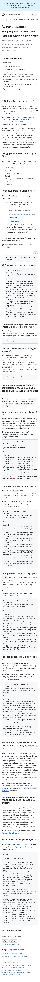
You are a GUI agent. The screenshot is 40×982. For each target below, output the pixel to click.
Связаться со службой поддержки (15, 956)
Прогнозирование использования (18, 486)
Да (6, 941)
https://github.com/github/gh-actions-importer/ (19, 847)
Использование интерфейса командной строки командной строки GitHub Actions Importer (20, 388)
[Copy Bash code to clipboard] (35, 252)
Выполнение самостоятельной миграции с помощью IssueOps (20, 744)
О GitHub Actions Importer (17, 101)
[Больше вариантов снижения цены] (24, 58)
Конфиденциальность (9, 972)
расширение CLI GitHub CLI (12, 122)
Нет (14, 941)
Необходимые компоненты (17, 190)
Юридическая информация (18, 839)
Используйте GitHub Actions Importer (26, 19)
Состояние (20, 972)
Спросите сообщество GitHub (13, 953)
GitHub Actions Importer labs (12, 833)
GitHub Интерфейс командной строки (22, 215)
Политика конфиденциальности (10, 944)
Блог (18, 975)
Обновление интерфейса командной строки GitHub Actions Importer (19, 325)
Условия (18, 970)
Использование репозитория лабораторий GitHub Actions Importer (18, 800)
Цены (28, 972)
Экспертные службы (8, 975)
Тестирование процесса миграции (18, 573)
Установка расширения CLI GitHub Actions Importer (18, 239)
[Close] (34, 3)
